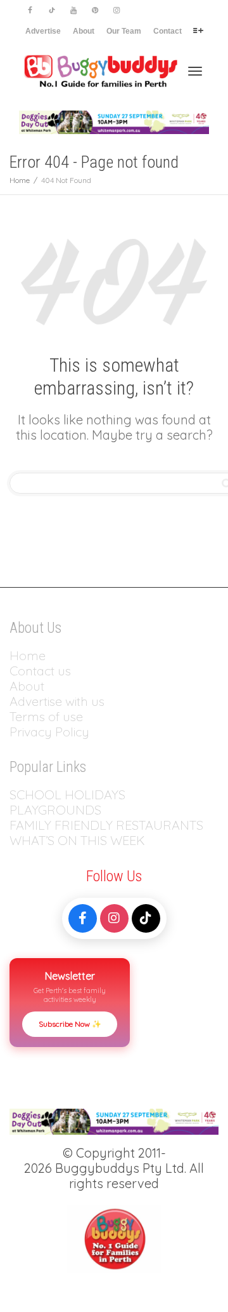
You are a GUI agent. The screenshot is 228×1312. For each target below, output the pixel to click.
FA (17, 825)
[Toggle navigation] (195, 71)
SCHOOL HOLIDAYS (67, 794)
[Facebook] (30, 10)
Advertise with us (57, 701)
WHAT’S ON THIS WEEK (77, 840)
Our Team (123, 31)
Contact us (40, 671)
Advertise (43, 31)
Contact (167, 31)
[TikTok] (146, 918)
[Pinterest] (94, 10)
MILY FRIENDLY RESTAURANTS (113, 825)
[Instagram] (116, 10)
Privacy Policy (51, 732)
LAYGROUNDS (59, 810)
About (83, 31)
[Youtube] (73, 10)
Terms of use (46, 716)
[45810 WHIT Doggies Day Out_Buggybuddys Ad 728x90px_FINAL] (114, 121)
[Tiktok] (51, 10)
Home (28, 655)
